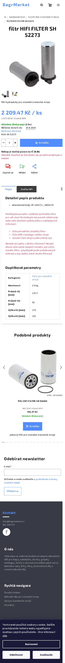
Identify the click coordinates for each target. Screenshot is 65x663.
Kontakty (9, 605)
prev (4, 367)
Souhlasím (46, 655)
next (61, 367)
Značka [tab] (26, 189)
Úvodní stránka (12, 592)
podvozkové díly (42, 566)
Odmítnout (16, 655)
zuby (17, 566)
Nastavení (31, 644)
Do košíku (44, 142)
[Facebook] (6, 532)
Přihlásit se (12, 491)
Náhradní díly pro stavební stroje (21, 596)
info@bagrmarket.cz (13, 521)
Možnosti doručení (11, 131)
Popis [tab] (8, 189)
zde (4, 636)
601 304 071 (9, 525)
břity (23, 566)
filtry (29, 566)
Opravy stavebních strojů (17, 601)
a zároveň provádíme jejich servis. (41, 563)
